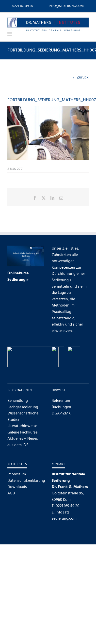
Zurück (83, 77)
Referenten (61, 401)
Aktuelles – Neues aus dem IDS (22, 442)
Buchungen (61, 407)
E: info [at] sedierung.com (64, 515)
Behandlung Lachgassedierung (22, 404)
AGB (11, 493)
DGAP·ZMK (61, 413)
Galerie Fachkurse (22, 433)
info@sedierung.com (66, 6)
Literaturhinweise (22, 426)
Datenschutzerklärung (25, 481)
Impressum (16, 474)
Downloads (17, 487)
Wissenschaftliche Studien (22, 416)
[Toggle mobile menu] (10, 33)
